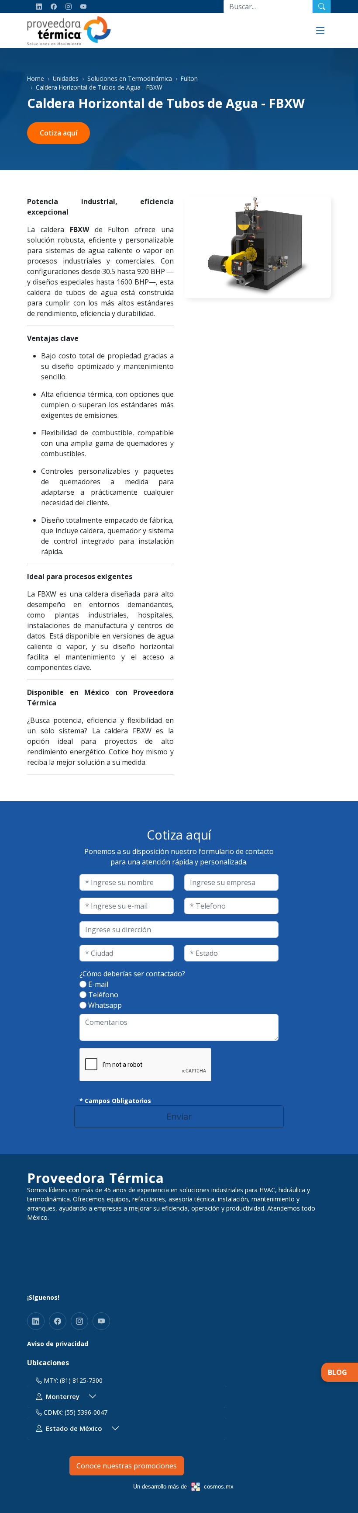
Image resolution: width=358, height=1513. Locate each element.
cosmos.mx (219, 1486)
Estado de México (74, 1428)
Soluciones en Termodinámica (129, 78)
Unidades (66, 78)
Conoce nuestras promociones (126, 1466)
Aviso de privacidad (57, 1343)
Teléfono (103, 994)
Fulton (189, 78)
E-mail (98, 984)
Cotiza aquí (58, 133)
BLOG (337, 1372)
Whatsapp (105, 1005)
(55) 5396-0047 (86, 1412)
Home (35, 78)
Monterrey (62, 1396)
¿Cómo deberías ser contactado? (132, 974)
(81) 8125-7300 (81, 1380)
